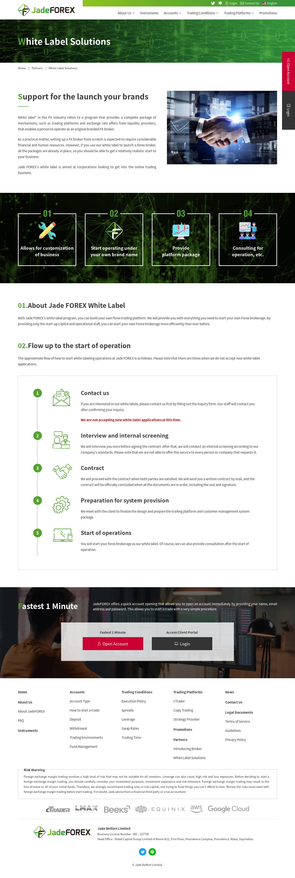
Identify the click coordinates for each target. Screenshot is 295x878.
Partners (37, 68)
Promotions (268, 13)
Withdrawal (78, 728)
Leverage (128, 719)
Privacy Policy (235, 739)
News (229, 692)
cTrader (179, 701)
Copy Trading (183, 710)
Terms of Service (237, 721)
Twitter (213, 3)
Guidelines (233, 730)
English (272, 3)
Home (22, 68)
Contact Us (252, 3)
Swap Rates (130, 728)
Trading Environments (86, 737)
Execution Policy (134, 701)
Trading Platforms (237, 13)
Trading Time (131, 737)
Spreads (128, 710)
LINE (220, 3)
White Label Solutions (189, 757)
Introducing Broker (187, 748)
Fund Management (83, 746)
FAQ (21, 720)
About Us (124, 13)
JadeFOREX (46, 10)
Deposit (75, 719)
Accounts (171, 13)
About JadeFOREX (31, 711)
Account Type (80, 701)
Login (233, 3)
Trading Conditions (201, 13)
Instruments (149, 13)
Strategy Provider (186, 719)
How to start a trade (84, 710)
